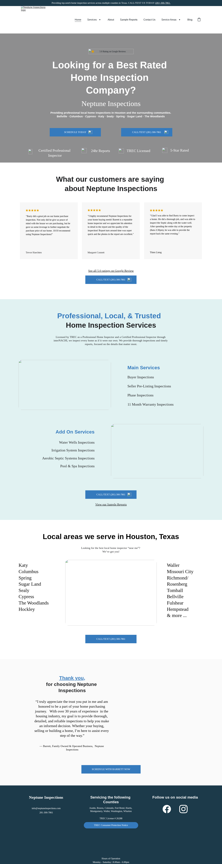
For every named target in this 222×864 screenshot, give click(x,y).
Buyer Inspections (140, 377)
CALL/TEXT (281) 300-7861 (146, 132)
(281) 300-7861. (163, 3)
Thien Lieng (156, 252)
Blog (189, 19)
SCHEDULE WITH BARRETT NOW (111, 769)
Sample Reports (128, 19)
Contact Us (149, 19)
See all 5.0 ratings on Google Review (111, 270)
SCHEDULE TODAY (75, 132)
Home (78, 19)
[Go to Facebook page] (168, 809)
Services (92, 19)
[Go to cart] (199, 19)
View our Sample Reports (111, 504)
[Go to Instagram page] (183, 809)
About (111, 19)
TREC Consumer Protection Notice (111, 825)
